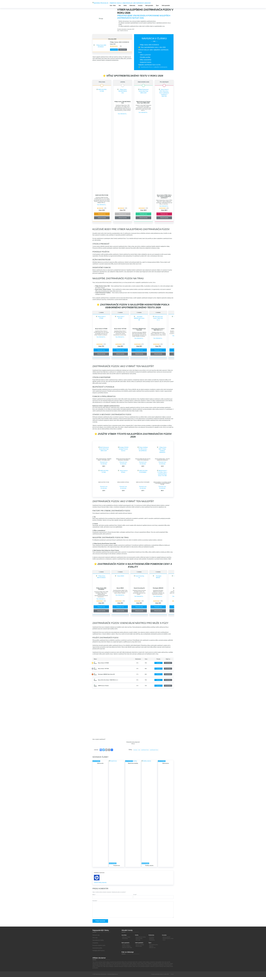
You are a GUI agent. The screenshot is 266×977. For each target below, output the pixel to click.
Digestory (151, 946)
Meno (94, 894)
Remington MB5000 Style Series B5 (106, 674)
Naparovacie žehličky (133, 763)
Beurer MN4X (120, 588)
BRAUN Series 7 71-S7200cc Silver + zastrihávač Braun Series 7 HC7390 (162, 483)
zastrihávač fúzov (145, 749)
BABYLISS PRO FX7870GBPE (142, 482)
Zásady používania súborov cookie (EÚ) (160, 974)
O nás (172, 974)
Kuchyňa (140, 5)
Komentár (94, 900)
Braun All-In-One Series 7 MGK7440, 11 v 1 (108, 679)
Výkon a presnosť (145, 55)
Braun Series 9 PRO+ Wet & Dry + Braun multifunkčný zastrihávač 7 (164, 196)
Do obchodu (104, 463)
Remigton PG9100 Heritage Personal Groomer (123, 459)
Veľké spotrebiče (166, 5)
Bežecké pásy (139, 946)
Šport (157, 5)
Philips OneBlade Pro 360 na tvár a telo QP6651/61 (142, 459)
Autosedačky (125, 938)
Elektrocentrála (139, 938)
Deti (120, 5)
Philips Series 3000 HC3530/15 (119, 42)
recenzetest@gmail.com (112, 974)
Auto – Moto (113, 5)
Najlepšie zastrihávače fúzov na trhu (149, 64)
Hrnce (164, 939)
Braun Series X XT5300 (101, 328)
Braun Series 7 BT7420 (120, 328)
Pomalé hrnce (116, 865)
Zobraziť (158, 662)
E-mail (135, 894)
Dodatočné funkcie (145, 62)
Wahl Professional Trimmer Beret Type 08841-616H (103, 459)
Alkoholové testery (126, 937)
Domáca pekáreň (166, 937)
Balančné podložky (140, 944)
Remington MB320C (158, 588)
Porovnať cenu (114, 49)
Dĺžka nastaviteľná (145, 59)
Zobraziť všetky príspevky (100, 882)
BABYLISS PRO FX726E (101, 195)
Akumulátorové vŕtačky (141, 937)
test (139, 749)
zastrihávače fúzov (154, 749)
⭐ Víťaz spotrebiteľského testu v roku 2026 (152, 47)
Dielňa (125, 5)
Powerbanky (152, 939)
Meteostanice (166, 763)
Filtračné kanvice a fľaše (168, 938)
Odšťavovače (100, 763)
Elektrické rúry (152, 947)
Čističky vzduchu (149, 865)
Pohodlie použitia (145, 57)
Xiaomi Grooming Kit (139, 588)
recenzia (135, 749)
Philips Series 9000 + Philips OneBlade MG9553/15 (162, 459)
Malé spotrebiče (149, 5)
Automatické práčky (153, 944)
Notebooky (151, 938)
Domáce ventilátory (126, 946)
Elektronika (132, 5)
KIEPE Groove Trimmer (103, 685)
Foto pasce (151, 937)
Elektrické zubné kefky (127, 947)
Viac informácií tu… (122, 113)
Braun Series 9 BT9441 (123, 482)
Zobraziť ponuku (122, 49)
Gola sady (138, 939)
